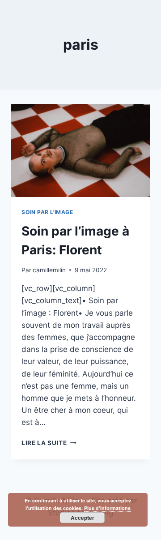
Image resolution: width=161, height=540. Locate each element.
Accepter (82, 518)
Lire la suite (48, 442)
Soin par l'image (47, 212)
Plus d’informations (107, 508)
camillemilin (49, 270)
